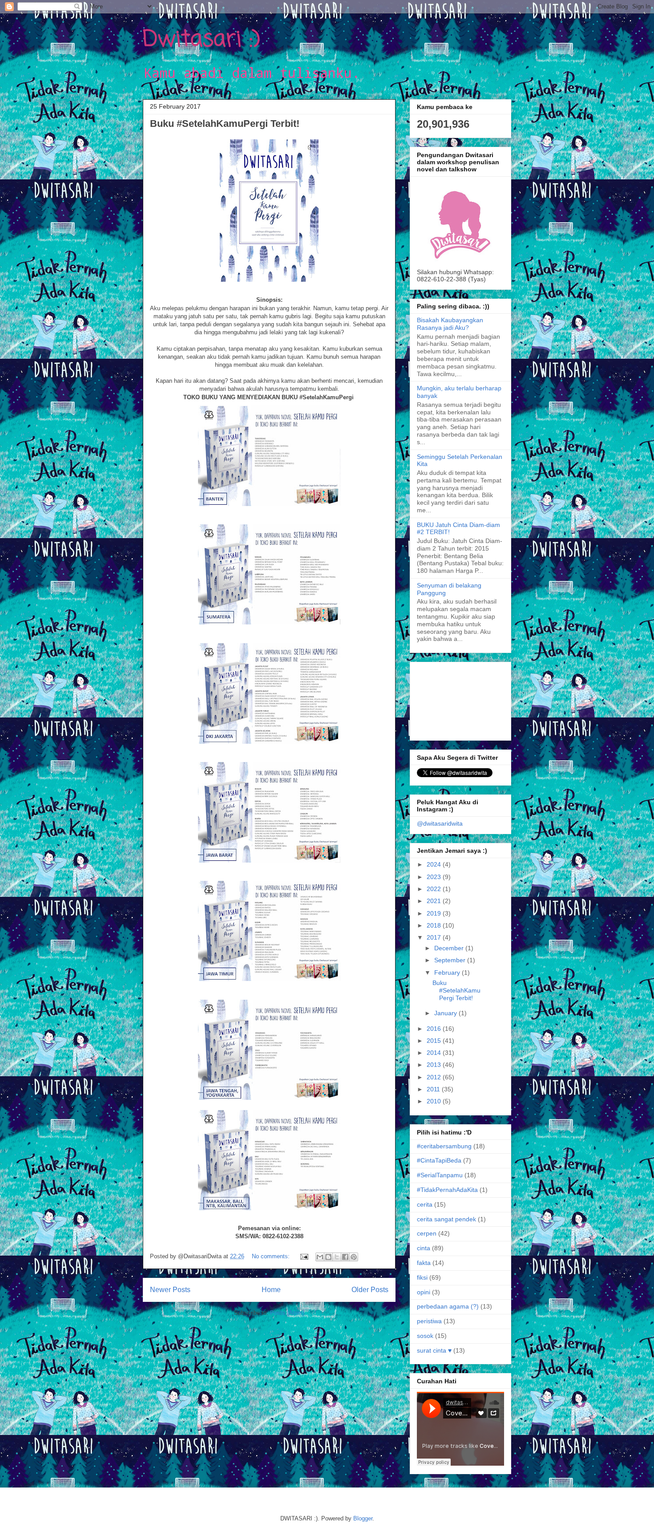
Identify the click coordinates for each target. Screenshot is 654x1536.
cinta (423, 1248)
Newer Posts (170, 1289)
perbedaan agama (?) (448, 1306)
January (446, 1013)
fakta (424, 1262)
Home (271, 1289)
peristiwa (429, 1321)
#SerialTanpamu (440, 1175)
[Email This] (319, 1256)
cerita (424, 1204)
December (449, 948)
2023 (435, 876)
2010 (435, 1101)
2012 (435, 1077)
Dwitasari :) (201, 40)
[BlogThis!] (328, 1256)
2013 (435, 1064)
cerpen (426, 1233)
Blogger (362, 1518)
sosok (425, 1335)
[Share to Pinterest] (353, 1256)
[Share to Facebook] (345, 1256)
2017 (435, 937)
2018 (435, 925)
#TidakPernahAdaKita (447, 1189)
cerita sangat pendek (446, 1219)
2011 (434, 1089)
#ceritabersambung (444, 1146)
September (450, 960)
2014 (435, 1052)
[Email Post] (303, 1256)
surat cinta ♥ (434, 1350)
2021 (435, 900)
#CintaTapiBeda (439, 1160)
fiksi (422, 1277)
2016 (435, 1028)
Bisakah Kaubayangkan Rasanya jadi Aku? (450, 323)
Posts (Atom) (287, 1312)
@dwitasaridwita (440, 823)
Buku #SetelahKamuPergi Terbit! (224, 123)
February (448, 972)
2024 (435, 864)
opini (423, 1292)
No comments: (271, 1256)
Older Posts (369, 1289)
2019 (435, 913)
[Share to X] (336, 1256)
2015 (435, 1040)
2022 (435, 888)
